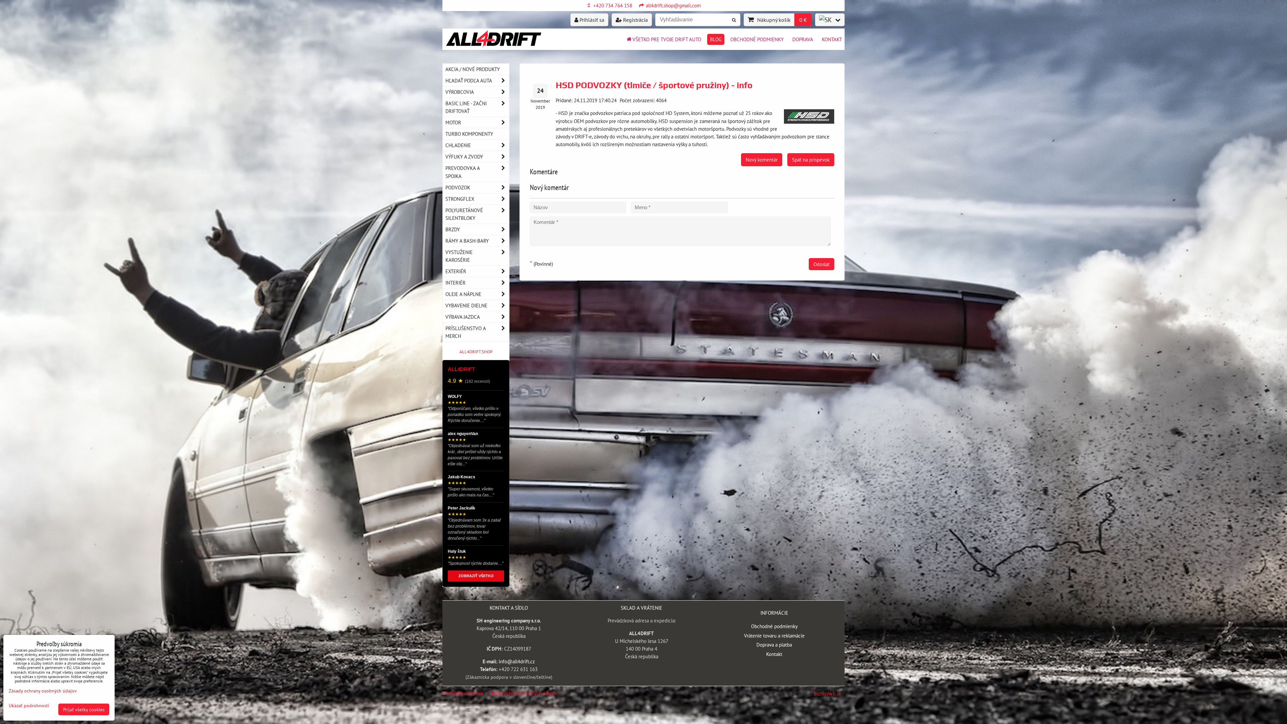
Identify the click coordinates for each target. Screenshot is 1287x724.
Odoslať (821, 264)
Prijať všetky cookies (84, 709)
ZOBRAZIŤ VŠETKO (476, 576)
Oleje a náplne (463, 294)
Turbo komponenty (469, 133)
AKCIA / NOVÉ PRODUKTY (472, 69)
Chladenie (458, 145)
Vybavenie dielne (466, 305)
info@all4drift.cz (517, 661)
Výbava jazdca (462, 316)
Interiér (455, 282)
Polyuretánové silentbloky (464, 214)
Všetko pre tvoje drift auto (666, 39)
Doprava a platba (774, 644)
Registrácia (635, 19)
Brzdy (452, 229)
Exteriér (455, 271)
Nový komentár (762, 159)
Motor (453, 122)
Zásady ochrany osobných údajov (522, 693)
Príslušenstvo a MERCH (465, 332)
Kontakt (832, 39)
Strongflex (459, 198)
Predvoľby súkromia (462, 693)
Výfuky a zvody (464, 156)
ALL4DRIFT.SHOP (475, 352)
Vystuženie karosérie (459, 256)
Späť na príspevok (811, 159)
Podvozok (457, 187)
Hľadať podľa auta (468, 80)
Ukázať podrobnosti (29, 705)
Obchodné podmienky (757, 39)
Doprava (802, 39)
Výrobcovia (459, 91)
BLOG (716, 39)
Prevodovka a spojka (462, 172)
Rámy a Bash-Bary (467, 240)
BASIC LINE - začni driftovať (466, 107)
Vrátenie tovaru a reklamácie (774, 635)
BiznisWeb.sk (827, 693)
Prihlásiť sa (591, 19)
